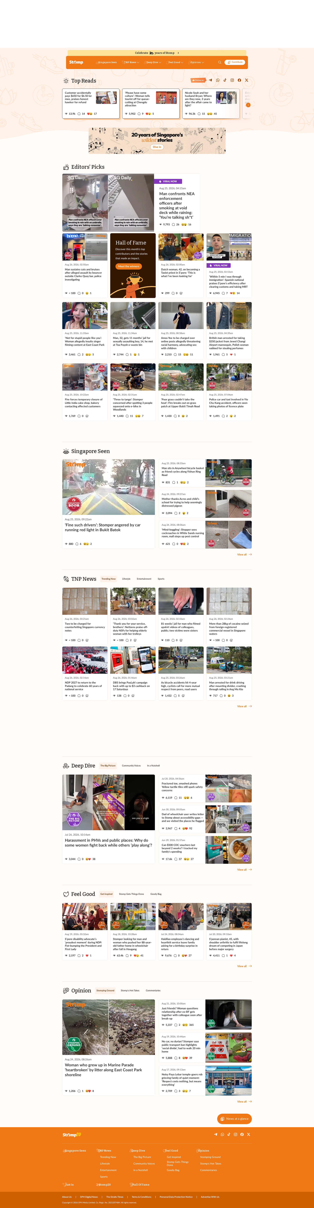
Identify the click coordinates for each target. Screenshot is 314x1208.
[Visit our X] (246, 80)
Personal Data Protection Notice (176, 1197)
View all (242, 554)
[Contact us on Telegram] (210, 80)
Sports (104, 1176)
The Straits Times (114, 1197)
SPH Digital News (89, 1197)
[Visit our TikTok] (225, 80)
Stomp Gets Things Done (178, 1163)
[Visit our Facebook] (239, 80)
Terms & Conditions (141, 1197)
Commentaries (208, 1170)
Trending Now (108, 1157)
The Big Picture (142, 1157)
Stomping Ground (210, 1157)
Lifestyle (105, 1163)
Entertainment (108, 1170)
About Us (67, 1197)
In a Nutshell (140, 1170)
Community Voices (144, 1163)
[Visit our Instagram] (232, 80)
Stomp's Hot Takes (210, 1163)
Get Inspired (174, 1157)
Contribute (237, 62)
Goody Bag (173, 1170)
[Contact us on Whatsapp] (218, 80)
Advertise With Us (210, 1197)
